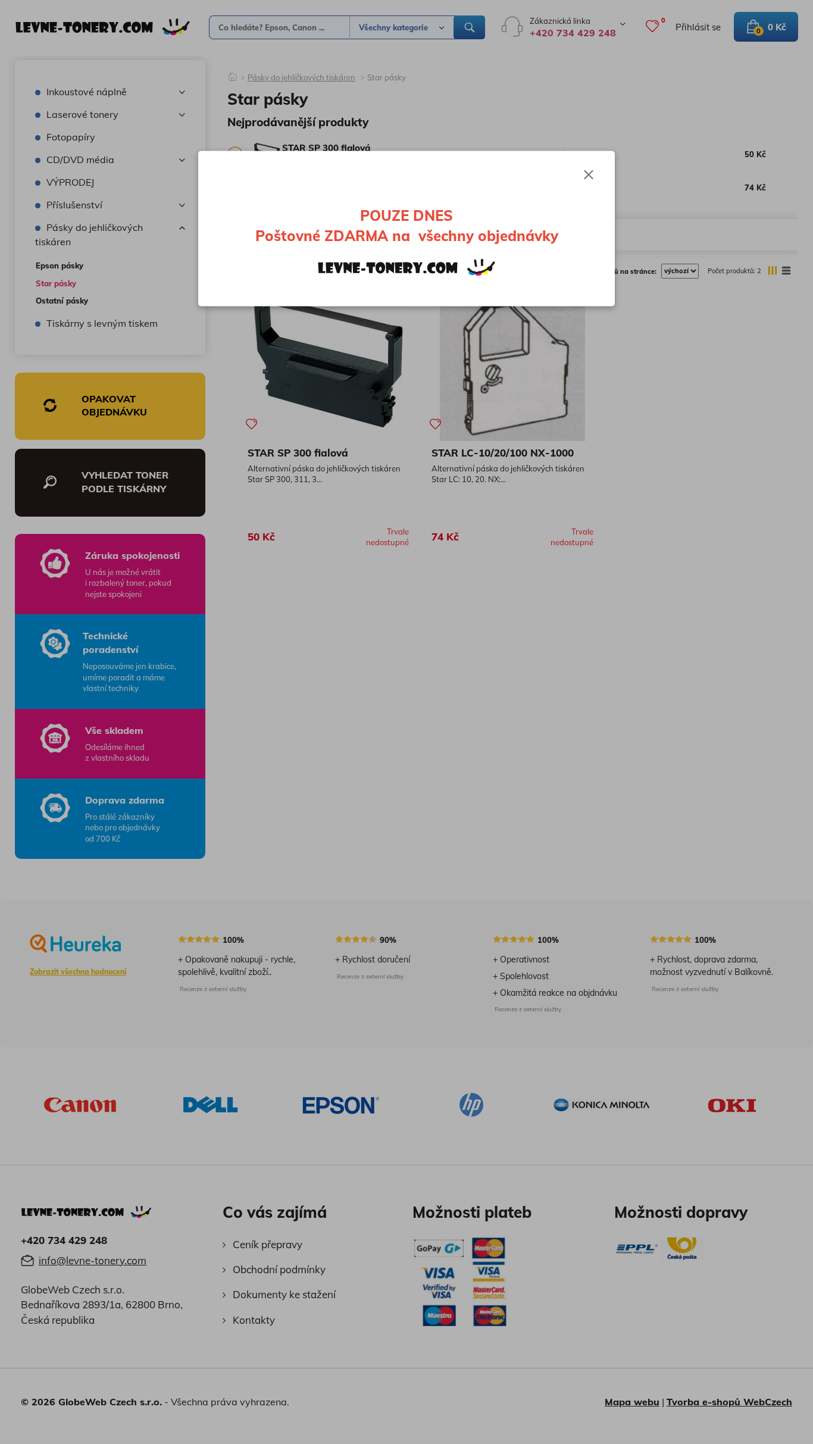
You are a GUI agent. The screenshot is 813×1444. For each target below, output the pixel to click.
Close (589, 175)
